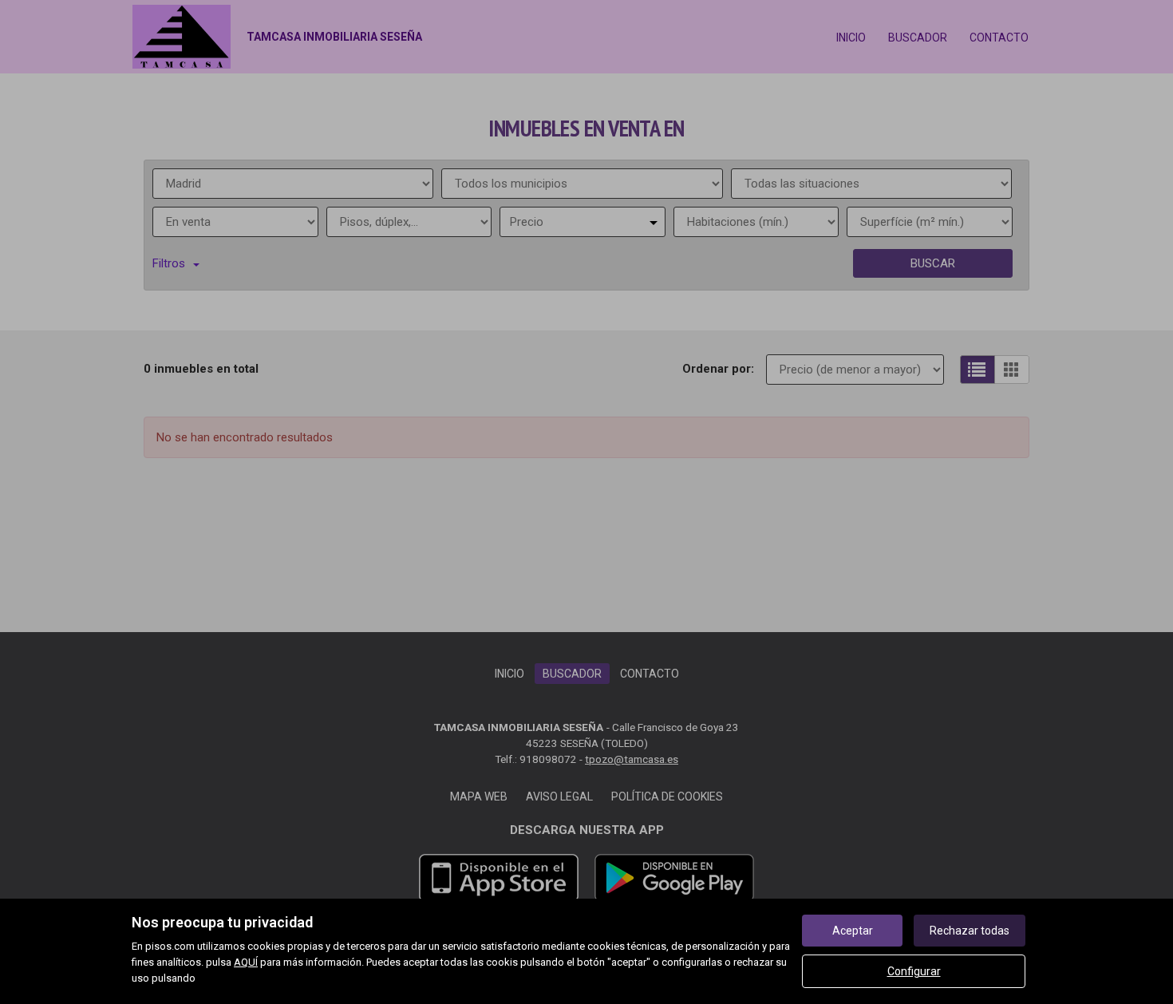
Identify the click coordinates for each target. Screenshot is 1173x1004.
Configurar (914, 971)
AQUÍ (246, 962)
